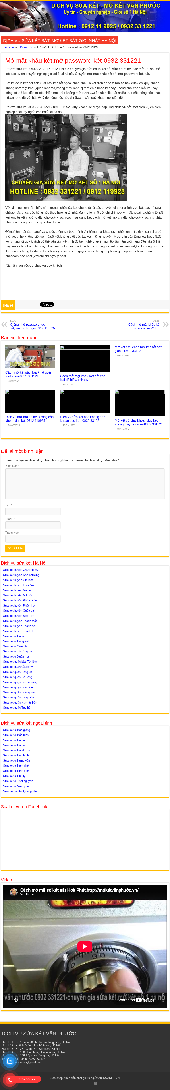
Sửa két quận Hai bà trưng (20, 682)
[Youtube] (91, 1083)
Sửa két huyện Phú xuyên (20, 600)
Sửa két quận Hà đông (17, 677)
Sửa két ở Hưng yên (16, 760)
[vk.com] (100, 1083)
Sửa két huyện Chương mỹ (21, 569)
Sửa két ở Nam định (16, 765)
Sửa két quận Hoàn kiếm (19, 687)
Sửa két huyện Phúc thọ (19, 605)
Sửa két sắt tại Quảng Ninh (20, 791)
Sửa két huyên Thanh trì (19, 631)
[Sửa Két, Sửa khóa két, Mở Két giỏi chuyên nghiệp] (85, 16)
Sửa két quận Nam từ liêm (20, 702)
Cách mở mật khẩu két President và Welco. (144, 325)
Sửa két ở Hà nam (15, 740)
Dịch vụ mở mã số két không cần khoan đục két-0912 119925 (29, 418)
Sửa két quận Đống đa (17, 672)
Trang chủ (7, 47)
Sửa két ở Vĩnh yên (16, 786)
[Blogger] (96, 1083)
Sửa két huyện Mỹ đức (18, 595)
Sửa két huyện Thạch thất (20, 621)
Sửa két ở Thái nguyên (18, 781)
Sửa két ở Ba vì (13, 636)
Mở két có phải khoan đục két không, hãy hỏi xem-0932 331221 (139, 422)
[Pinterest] (82, 1083)
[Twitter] (78, 1083)
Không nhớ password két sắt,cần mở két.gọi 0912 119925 (32, 325)
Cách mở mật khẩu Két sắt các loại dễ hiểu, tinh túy (82, 378)
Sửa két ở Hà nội (14, 745)
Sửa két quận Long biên (18, 697)
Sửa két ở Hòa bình (16, 755)
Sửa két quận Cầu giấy (18, 666)
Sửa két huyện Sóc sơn (18, 615)
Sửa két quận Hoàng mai (19, 692)
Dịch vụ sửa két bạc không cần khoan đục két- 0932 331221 (82, 418)
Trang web (12, 532)
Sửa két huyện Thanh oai (19, 626)
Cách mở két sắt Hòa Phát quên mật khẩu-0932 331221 (28, 374)
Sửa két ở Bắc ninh (16, 735)
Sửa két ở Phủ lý (14, 776)
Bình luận (12, 465)
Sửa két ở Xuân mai (16, 656)
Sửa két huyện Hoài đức (19, 585)
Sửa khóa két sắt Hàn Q (134, 40)
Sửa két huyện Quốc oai (19, 610)
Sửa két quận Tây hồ (16, 707)
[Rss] (70, 1083)
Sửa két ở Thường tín (17, 651)
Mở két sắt (25, 47)
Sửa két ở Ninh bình (16, 770)
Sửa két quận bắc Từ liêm (20, 661)
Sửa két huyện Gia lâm (18, 580)
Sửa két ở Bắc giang (16, 730)
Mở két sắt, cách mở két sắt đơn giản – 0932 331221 (138, 349)
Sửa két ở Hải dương (17, 750)
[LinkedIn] (87, 1083)
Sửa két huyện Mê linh (17, 590)
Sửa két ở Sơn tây (15, 646)
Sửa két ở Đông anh (16, 641)
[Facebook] (74, 1083)
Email (10, 519)
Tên (8, 505)
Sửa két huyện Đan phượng (21, 575)
